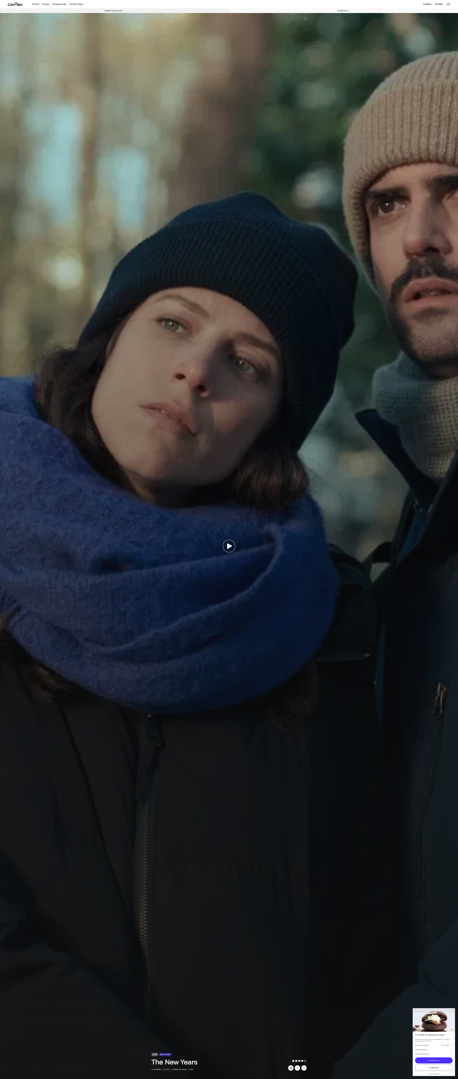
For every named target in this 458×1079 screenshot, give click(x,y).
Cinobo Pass (76, 4)
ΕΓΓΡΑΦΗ (439, 4)
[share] (305, 18)
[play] (229, 546)
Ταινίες (35, 4)
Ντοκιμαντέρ (59, 4)
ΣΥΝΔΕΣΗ (427, 4)
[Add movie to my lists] (304, 1068)
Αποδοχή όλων (433, 1060)
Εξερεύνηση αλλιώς (113, 11)
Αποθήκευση (434, 1068)
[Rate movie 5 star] (305, 1060)
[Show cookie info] (451, 1045)
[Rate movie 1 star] (293, 1060)
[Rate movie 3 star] (299, 1060)
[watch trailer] (291, 1068)
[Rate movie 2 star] (296, 1060)
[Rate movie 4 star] (302, 1060)
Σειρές (45, 4)
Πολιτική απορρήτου (433, 1074)
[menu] (448, 4)
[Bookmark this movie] (297, 1068)
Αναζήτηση (342, 11)
